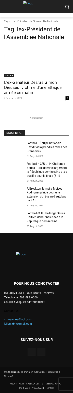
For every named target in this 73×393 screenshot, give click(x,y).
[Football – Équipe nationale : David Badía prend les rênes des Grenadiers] (14, 148)
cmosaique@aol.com (17, 319)
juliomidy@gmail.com (18, 323)
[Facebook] (31, 352)
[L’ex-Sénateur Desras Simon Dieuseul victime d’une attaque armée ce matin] (36, 61)
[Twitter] (41, 352)
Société (9, 75)
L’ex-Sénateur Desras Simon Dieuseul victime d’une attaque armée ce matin (33, 87)
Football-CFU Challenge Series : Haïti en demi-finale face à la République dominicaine (46, 217)
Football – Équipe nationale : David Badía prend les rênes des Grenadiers (47, 147)
